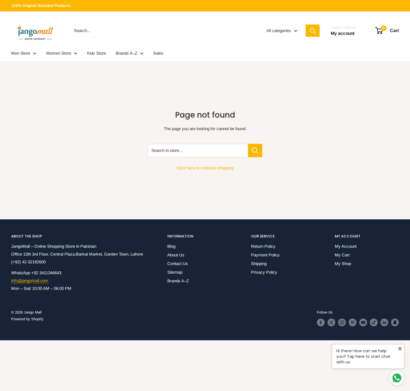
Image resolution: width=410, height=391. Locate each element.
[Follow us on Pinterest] (352, 322)
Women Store (58, 53)
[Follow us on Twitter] (331, 322)
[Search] (313, 31)
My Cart (342, 254)
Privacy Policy (264, 272)
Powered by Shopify (27, 319)
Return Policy (263, 246)
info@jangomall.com (29, 280)
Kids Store (96, 53)
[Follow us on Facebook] (321, 322)
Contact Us (177, 263)
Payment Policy (265, 254)
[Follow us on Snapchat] (395, 322)
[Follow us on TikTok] (374, 322)
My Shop (343, 263)
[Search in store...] (255, 150)
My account (342, 33)
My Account (345, 246)
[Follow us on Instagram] (342, 322)
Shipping (259, 263)
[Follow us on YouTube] (363, 322)
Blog (171, 246)
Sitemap (174, 272)
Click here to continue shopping (205, 168)
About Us (175, 254)
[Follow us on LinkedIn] (384, 322)
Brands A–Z (126, 53)
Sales (158, 53)
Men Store (20, 53)
